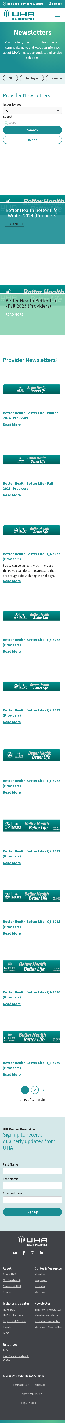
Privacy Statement (30, 1394)
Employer (31, 78)
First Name (10, 1164)
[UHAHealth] (18, 15)
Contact (8, 1292)
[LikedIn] (41, 1253)
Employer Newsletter (48, 1309)
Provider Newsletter (47, 1321)
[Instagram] (32, 1253)
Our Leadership (12, 1280)
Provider (40, 1286)
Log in (55, 3)
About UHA (9, 1274)
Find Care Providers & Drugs (25, 3)
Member (40, 1274)
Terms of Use (21, 1384)
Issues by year (13, 104)
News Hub (9, 1309)
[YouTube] (15, 1253)
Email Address (12, 1193)
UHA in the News (13, 1315)
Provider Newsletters (29, 360)
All (10, 78)
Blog (6, 1333)
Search (8, 116)
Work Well (41, 1292)
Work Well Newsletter (48, 1327)
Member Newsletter (47, 1315)
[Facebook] (24, 1253)
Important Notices (14, 1321)
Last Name (10, 1179)
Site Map (40, 1384)
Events (7, 1327)
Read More (14, 224)
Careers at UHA (12, 1286)
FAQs (6, 1350)
